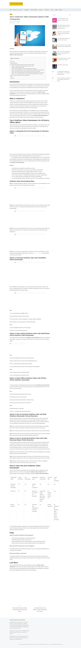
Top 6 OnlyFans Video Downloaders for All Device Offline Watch (22, 64)
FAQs (11, 76)
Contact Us (15, 9)
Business (26, 9)
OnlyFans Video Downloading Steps (18, 67)
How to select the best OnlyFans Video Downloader (20, 75)
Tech (52, 9)
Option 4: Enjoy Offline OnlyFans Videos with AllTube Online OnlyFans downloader (26, 71)
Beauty (20, 9)
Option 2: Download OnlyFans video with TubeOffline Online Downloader (24, 68)
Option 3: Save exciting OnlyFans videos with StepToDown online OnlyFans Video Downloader (28, 69)
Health (40, 9)
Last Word (12, 78)
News (56, 9)
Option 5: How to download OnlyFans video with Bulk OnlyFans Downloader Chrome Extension (28, 72)
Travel (60, 9)
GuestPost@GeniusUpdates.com (56, 644)
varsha (12, 21)
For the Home (34, 9)
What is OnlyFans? (13, 63)
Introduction (12, 61)
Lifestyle (46, 9)
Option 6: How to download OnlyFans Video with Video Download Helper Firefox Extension (27, 73)
